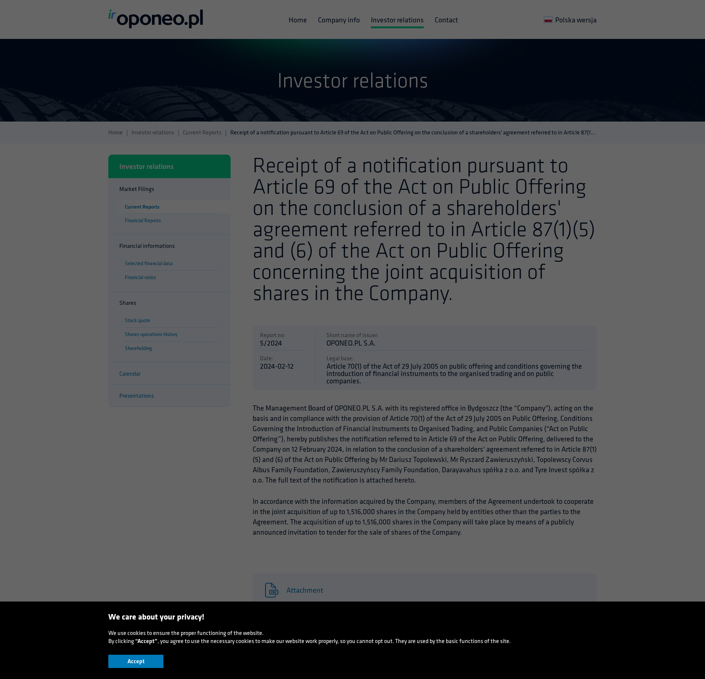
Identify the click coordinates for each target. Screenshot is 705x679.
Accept (136, 661)
